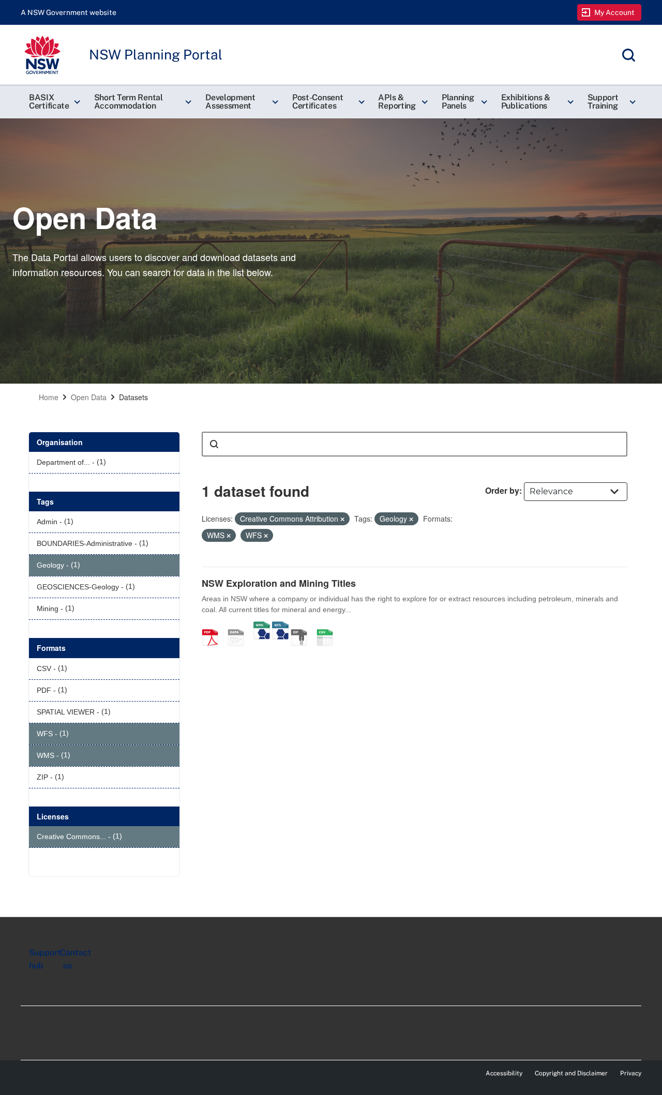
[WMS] (261, 626)
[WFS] (280, 626)
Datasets (133, 397)
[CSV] (328, 626)
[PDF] (213, 626)
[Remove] (342, 519)
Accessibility (504, 1073)
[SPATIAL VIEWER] (239, 626)
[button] (53, 101)
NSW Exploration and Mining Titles (279, 583)
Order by (502, 490)
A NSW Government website (68, 12)
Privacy (630, 1073)
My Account (614, 12)
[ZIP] (302, 626)
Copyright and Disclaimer (571, 1073)
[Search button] (214, 444)
